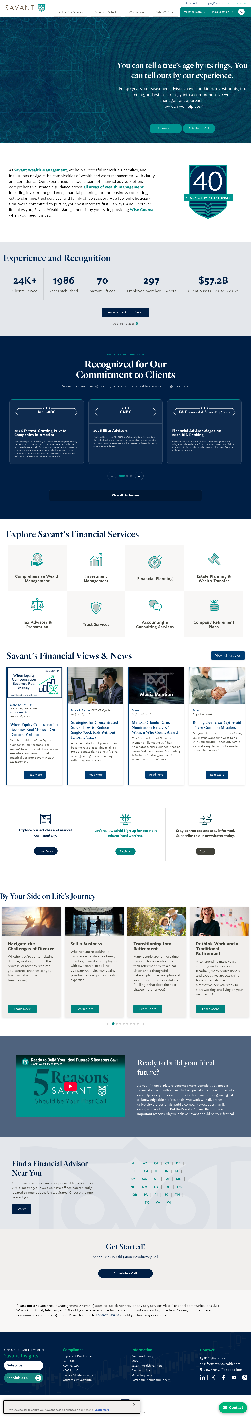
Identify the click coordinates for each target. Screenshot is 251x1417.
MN (179, 1179)
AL (134, 1163)
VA (158, 1202)
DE (178, 1163)
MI (167, 1179)
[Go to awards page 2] (127, 476)
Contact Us (240, 3)
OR (135, 1195)
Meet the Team (193, 12)
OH (168, 1187)
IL (157, 1171)
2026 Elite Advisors (110, 430)
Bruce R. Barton (80, 710)
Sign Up (205, 851)
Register (125, 851)
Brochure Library (142, 1356)
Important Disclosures (78, 1356)
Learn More (165, 128)
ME (156, 1179)
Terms (142, 1412)
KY (133, 1179)
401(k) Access (216, 3)
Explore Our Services (70, 12)
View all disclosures (125, 495)
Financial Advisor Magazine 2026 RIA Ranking (196, 432)
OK (180, 1187)
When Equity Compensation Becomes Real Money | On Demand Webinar (34, 729)
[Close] (134, 1404)
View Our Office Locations (222, 1370)
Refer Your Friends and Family (150, 1379)
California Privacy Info (77, 1379)
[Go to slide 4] (124, 1024)
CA (156, 1163)
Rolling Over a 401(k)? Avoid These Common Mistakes (217, 725)
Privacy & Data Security (78, 1375)
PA (146, 1195)
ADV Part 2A (71, 1365)
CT (167, 1163)
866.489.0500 (214, 1358)
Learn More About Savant (125, 312)
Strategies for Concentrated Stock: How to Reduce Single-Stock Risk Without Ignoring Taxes (94, 730)
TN (178, 1195)
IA (177, 1171)
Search (21, 1209)
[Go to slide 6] (131, 1024)
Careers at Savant (143, 1370)
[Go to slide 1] (113, 1023)
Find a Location (220, 12)
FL (136, 1171)
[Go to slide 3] (120, 1024)
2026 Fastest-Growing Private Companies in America (40, 432)
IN (167, 1171)
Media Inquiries (141, 1375)
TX (147, 1202)
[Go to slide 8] (138, 1024)
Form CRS (69, 1361)
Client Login (191, 3)
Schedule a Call (199, 128)
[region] (125, 431)
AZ (145, 1163)
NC (133, 1187)
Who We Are (137, 12)
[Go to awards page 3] (131, 476)
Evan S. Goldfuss (20, 712)
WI (169, 1202)
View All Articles (228, 655)
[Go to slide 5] (127, 1024)
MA (145, 1179)
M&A (134, 1361)
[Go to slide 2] (117, 1024)
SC (167, 1195)
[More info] (137, 323)
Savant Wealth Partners (146, 1365)
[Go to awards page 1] (122, 476)
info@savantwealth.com (222, 1364)
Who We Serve (165, 12)
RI (157, 1195)
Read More (35, 774)
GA (146, 1171)
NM (145, 1187)
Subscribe (14, 1365)
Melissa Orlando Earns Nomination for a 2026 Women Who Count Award (155, 727)
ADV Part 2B (71, 1370)
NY (156, 1187)
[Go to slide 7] (134, 1024)
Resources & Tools (106, 12)
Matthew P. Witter (21, 704)
